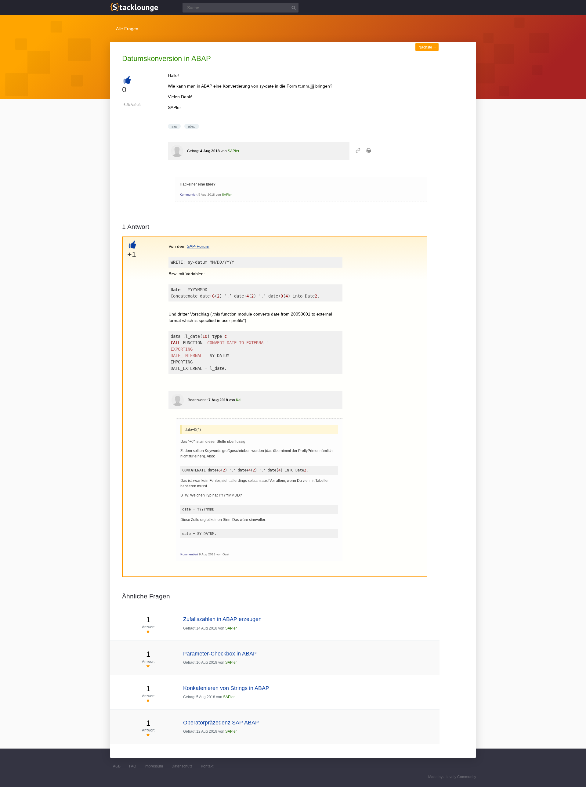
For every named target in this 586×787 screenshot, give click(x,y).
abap (191, 126)
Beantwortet (198, 400)
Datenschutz (182, 766)
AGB (117, 766)
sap (174, 126)
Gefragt (193, 151)
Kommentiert (188, 194)
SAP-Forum (198, 246)
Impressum (154, 766)
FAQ (132, 766)
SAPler (233, 151)
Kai (238, 400)
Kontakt (207, 766)
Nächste (427, 47)
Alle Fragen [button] (127, 28)
